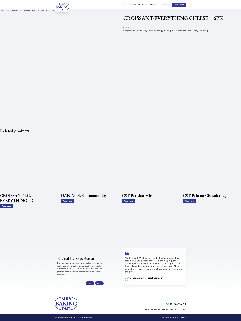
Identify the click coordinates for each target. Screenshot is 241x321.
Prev (90, 283)
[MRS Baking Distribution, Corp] (62, 6)
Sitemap (183, 317)
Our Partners (142, 5)
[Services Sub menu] (135, 4)
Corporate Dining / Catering (159, 31)
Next (98, 283)
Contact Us (166, 5)
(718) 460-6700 (178, 304)
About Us (153, 5)
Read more (6, 206)
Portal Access (179, 5)
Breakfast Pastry (27, 11)
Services (130, 5)
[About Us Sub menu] (159, 4)
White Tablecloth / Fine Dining (195, 31)
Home (123, 5)
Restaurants (12, 11)
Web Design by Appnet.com (170, 317)
